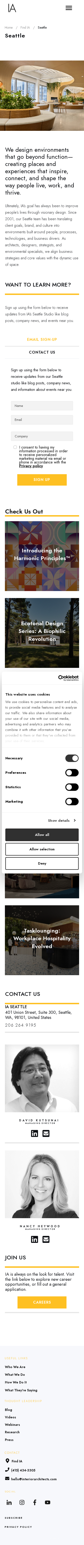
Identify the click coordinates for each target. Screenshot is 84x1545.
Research (12, 1432)
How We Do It (16, 1382)
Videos (10, 1417)
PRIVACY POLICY (18, 1527)
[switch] (72, 772)
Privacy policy (31, 466)
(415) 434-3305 (23, 1470)
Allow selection (42, 849)
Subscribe (14, 1518)
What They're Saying (21, 1390)
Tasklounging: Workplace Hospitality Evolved (42, 940)
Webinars (12, 1424)
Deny (42, 863)
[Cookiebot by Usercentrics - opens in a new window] (59, 678)
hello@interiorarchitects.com (34, 1479)
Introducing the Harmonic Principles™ (42, 556)
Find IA (17, 1461)
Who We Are (15, 1367)
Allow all (42, 834)
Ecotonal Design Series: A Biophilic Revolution (42, 633)
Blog (8, 1409)
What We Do (15, 1374)
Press (9, 1439)
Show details (59, 820)
